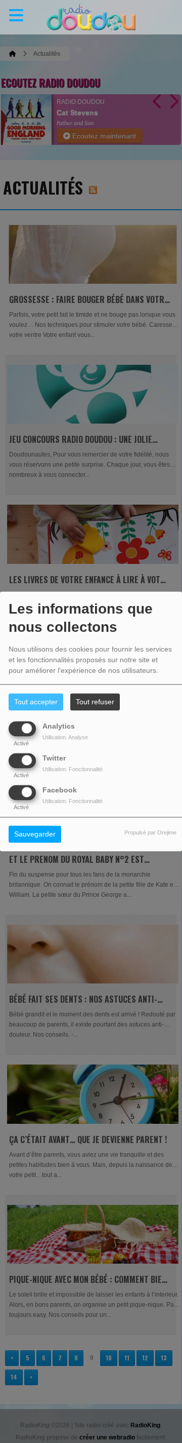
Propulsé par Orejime (150, 833)
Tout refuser (95, 702)
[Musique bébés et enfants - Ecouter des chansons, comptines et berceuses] (91, 17)
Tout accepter (36, 702)
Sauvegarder (35, 834)
